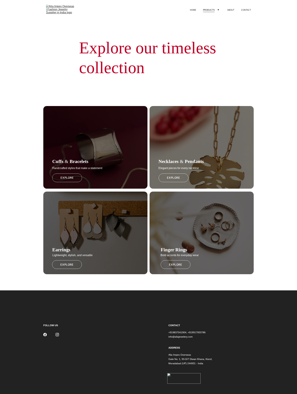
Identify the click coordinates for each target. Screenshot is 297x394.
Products (209, 10)
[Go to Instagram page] (57, 334)
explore (173, 177)
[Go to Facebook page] (45, 334)
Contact (246, 10)
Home (193, 10)
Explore (67, 177)
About (230, 10)
